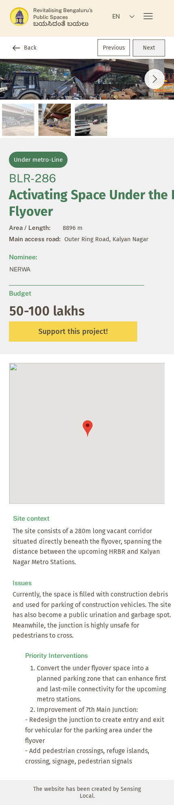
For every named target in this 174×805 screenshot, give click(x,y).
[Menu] (148, 16)
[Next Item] (154, 79)
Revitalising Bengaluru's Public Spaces (63, 13)
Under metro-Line (38, 159)
